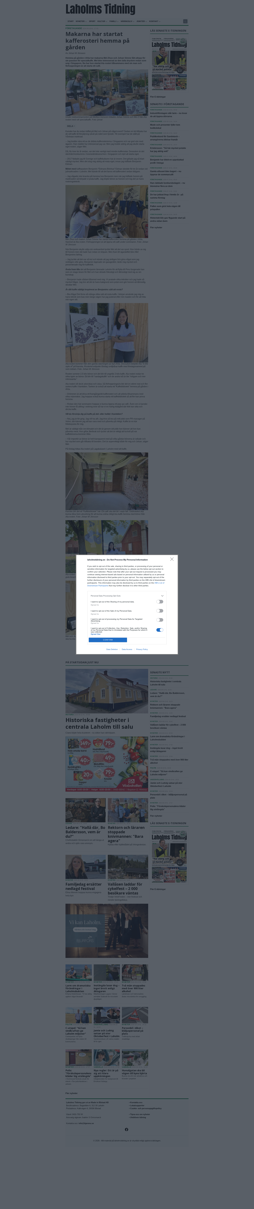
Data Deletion (112, 649)
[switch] (159, 601)
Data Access (127, 649)
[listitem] (127, 595)
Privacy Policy (142, 649)
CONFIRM (108, 640)
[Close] (172, 559)
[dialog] (127, 604)
